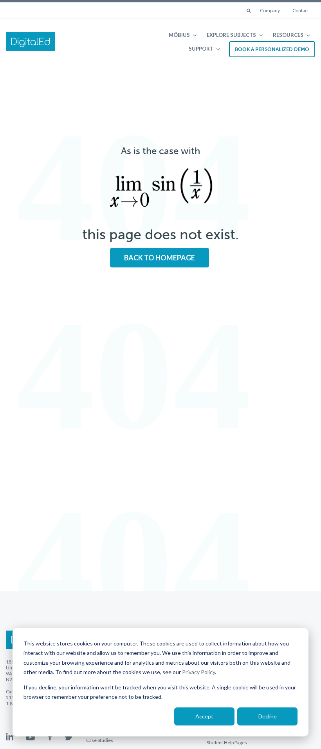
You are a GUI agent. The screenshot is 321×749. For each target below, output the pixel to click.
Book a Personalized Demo (272, 49)
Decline (267, 716)
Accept (204, 716)
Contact (300, 10)
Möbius (179, 35)
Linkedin (9, 736)
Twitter (69, 737)
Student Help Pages (227, 742)
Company (270, 10)
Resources (288, 35)
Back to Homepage (159, 257)
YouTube (30, 737)
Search (249, 11)
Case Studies (99, 740)
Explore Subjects (231, 35)
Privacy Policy (198, 672)
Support (201, 48)
